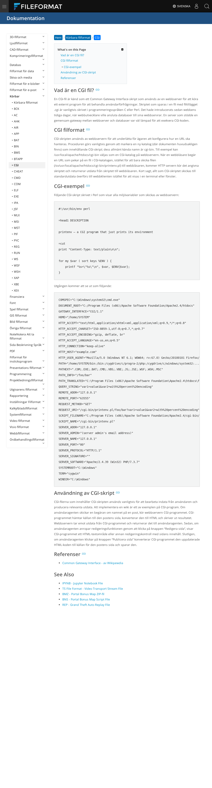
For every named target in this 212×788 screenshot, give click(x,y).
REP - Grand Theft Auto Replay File (86, 605)
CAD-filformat (19, 49)
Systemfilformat (20, 414)
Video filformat (20, 421)
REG (16, 247)
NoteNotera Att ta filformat (22, 336)
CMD (17, 178)
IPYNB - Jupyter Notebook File (82, 583)
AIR (16, 127)
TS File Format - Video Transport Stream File (92, 589)
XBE (16, 284)
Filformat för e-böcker (25, 84)
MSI (16, 222)
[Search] (207, 6)
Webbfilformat (20, 433)
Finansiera (17, 297)
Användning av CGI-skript (78, 72)
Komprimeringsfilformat (26, 56)
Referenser (68, 78)
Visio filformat (19, 427)
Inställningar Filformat (25, 402)
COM (17, 184)
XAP (16, 278)
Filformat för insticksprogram (21, 359)
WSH (17, 272)
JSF (16, 209)
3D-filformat (18, 37)
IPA (16, 203)
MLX (17, 215)
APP (16, 134)
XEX (16, 290)
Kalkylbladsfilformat (23, 408)
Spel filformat (19, 309)
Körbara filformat (26, 102)
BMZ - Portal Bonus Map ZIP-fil (83, 594)
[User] (196, 6)
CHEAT (18, 171)
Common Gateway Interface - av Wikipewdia (92, 563)
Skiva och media (21, 77)
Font (13, 303)
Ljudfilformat (19, 43)
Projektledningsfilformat (26, 380)
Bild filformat (19, 322)
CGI (16, 165)
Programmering (20, 374)
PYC (16, 240)
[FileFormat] (40, 6)
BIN (16, 146)
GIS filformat (18, 315)
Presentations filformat (25, 368)
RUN (17, 253)
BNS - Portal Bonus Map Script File (86, 599)
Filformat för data (22, 71)
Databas (15, 65)
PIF (16, 234)
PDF (12, 351)
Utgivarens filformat (23, 389)
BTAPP (18, 159)
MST (17, 228)
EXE (16, 196)
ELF (16, 190)
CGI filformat (69, 60)
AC (16, 115)
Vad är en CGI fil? (72, 55)
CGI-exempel (72, 67)
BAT (16, 140)
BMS (17, 152)
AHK (17, 121)
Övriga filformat (20, 328)
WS (16, 259)
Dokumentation (26, 18)
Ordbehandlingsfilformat (27, 439)
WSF (17, 265)
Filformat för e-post (23, 90)
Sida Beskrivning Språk (25, 345)
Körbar (14, 96)
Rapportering (19, 396)
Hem (58, 37)
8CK (16, 109)
